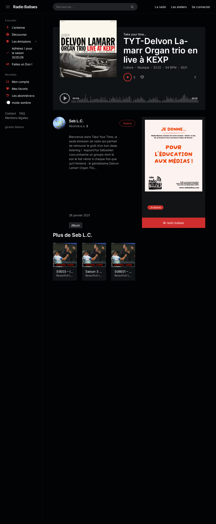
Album (75, 225)
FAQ (22, 113)
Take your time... (134, 34)
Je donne (155, 207)
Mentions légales (16, 118)
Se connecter (201, 7)
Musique (143, 67)
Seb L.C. (76, 121)
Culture (128, 67)
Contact (10, 113)
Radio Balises (25, 6)
